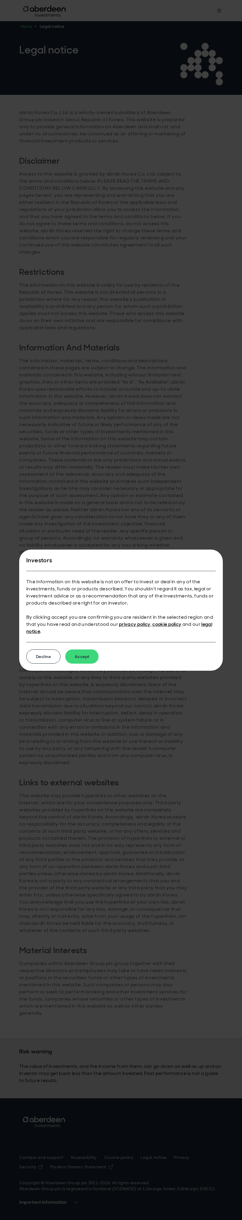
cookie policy (166, 624)
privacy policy (134, 624)
